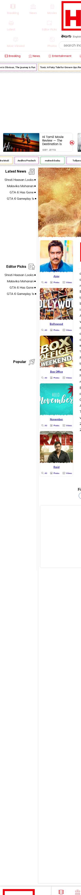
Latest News (15, 172)
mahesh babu (51, 160)
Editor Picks (16, 267)
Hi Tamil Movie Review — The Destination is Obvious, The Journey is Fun (53, 140)
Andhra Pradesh (26, 160)
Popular (19, 362)
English (77, 36)
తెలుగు (66, 37)
